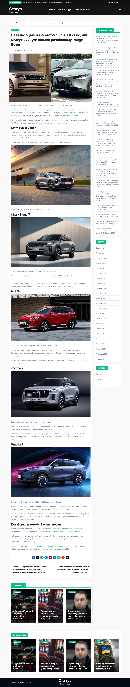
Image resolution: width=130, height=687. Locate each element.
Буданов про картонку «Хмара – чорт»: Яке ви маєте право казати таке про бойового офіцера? (78, 670)
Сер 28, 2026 (47, 619)
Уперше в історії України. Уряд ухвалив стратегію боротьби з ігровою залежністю (49, 616)
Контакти (86, 10)
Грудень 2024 (101, 349)
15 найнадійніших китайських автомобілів (51, 546)
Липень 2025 (100, 314)
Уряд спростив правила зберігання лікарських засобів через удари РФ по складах (106, 160)
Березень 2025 (101, 334)
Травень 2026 (101, 263)
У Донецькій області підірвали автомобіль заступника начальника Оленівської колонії (107, 39)
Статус (15, 8)
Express (76, 116)
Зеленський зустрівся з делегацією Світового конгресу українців (107, 231)
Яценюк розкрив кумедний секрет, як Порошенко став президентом (106, 123)
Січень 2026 (100, 283)
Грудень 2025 (101, 288)
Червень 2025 (101, 319)
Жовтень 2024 (101, 359)
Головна (52, 10)
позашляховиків (59, 110)
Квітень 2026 (100, 268)
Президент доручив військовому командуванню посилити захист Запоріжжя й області (107, 183)
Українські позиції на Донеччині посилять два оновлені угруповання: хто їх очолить (107, 171)
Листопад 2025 (101, 293)
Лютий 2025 (100, 339)
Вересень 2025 (101, 303)
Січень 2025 (100, 344)
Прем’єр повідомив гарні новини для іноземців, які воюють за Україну (107, 73)
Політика (78, 10)
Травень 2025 (101, 324)
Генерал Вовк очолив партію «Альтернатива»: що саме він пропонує (106, 132)
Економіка (61, 10)
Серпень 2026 (101, 248)
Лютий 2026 (100, 278)
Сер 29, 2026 (19, 619)
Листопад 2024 (101, 354)
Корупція (70, 10)
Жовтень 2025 (101, 298)
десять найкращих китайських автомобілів (63, 531)
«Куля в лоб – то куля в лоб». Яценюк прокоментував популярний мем (106, 112)
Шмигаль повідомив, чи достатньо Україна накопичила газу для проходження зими (107, 93)
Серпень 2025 (101, 309)
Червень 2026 (101, 258)
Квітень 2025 (100, 329)
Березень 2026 (101, 273)
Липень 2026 (100, 253)
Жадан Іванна (18, 50)
